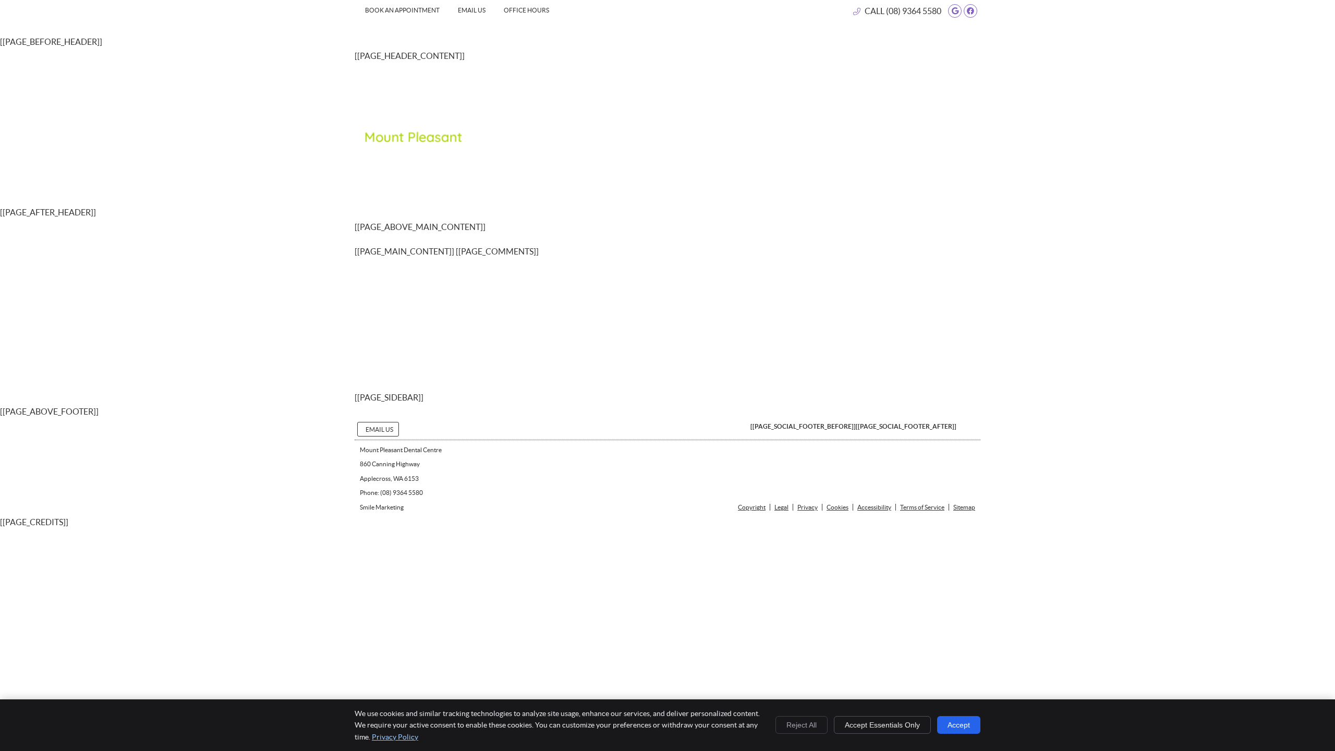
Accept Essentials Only (882, 725)
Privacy (807, 507)
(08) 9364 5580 (913, 11)
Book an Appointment (402, 10)
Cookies (837, 507)
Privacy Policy (395, 737)
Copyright (752, 507)
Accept (959, 725)
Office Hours (526, 10)
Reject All (801, 725)
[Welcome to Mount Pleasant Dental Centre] (448, 139)
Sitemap (964, 507)
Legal (781, 507)
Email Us (472, 10)
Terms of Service (922, 507)
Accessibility (874, 507)
